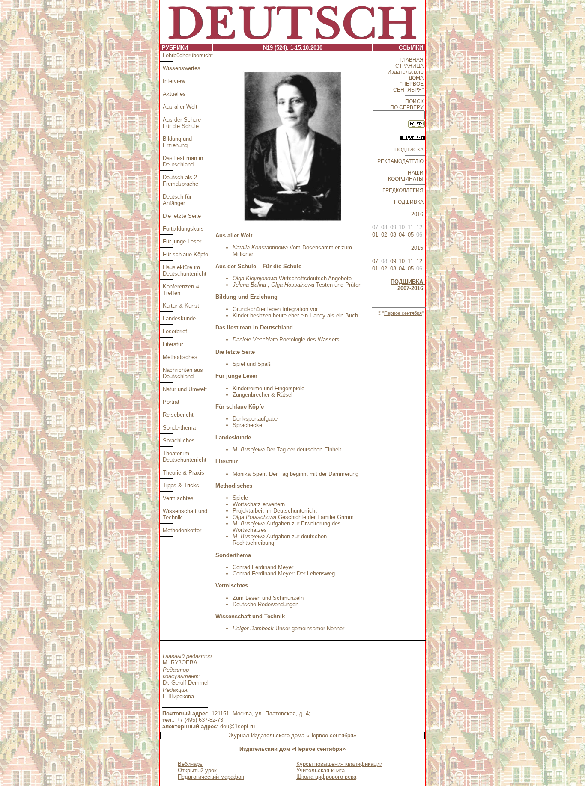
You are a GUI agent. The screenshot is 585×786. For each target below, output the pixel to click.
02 (384, 234)
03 (393, 234)
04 (402, 234)
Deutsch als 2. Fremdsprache (181, 180)
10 (402, 261)
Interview (174, 81)
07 (375, 261)
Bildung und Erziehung (177, 142)
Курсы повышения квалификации (339, 764)
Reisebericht (178, 415)
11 (410, 261)
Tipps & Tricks (181, 485)
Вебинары (190, 764)
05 (411, 234)
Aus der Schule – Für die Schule (184, 122)
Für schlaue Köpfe (185, 254)
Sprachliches (179, 440)
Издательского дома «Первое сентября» (303, 735)
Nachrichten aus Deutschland (183, 373)
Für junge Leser (182, 241)
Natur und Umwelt (185, 389)
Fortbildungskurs (183, 228)
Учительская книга (320, 770)
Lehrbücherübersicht (188, 55)
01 (375, 234)
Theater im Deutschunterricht (184, 456)
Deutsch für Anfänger (177, 199)
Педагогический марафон (211, 777)
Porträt (171, 402)
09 (393, 261)
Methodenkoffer (182, 530)
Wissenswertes (181, 68)
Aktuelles (174, 94)
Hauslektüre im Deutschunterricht (184, 270)
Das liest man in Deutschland (183, 161)
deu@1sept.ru (237, 726)
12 (419, 261)
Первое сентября (403, 313)
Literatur (173, 344)
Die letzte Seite (182, 216)
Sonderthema (179, 427)
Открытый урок (197, 770)
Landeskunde (179, 318)
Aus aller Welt (180, 107)
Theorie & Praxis (183, 472)
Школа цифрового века (326, 777)
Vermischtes (178, 498)
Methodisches (180, 357)
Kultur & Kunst (181, 306)
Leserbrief (175, 331)
